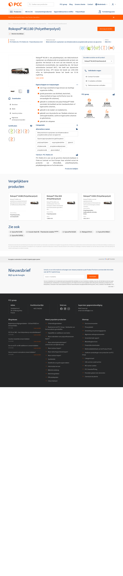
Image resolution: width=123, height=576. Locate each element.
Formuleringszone (108, 12)
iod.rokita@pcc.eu (87, 311)
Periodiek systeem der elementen (95, 373)
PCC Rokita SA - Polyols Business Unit (31, 42)
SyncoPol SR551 (17, 235)
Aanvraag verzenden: (106, 29)
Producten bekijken (71, 169)
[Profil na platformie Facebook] (61, 308)
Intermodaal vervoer (54, 366)
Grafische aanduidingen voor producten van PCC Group (98, 354)
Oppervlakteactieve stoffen (63, 12)
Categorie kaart (89, 358)
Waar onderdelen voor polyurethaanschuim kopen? (59, 338)
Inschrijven (92, 276)
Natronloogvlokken (53, 374)
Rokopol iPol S (87, 232)
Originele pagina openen (33, 259)
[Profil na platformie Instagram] (68, 308)
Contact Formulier (93, 77)
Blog (71, 4)
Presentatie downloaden (92, 345)
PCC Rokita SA (14, 42)
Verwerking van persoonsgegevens (95, 331)
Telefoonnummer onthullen (96, 85)
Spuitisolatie (51, 359)
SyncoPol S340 (17, 232)
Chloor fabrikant (52, 381)
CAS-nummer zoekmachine (93, 362)
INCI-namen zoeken (90, 366)
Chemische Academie (91, 377)
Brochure (15, 104)
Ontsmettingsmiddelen (55, 323)
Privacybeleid (89, 327)
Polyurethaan (80, 12)
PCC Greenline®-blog (91, 369)
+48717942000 (37, 309)
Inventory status (17, 113)
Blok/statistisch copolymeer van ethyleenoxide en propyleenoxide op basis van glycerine (74, 42)
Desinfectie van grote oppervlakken (58, 363)
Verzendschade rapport (92, 338)
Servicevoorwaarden (91, 323)
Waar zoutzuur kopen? (54, 348)
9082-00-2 (108, 42)
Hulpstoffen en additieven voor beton (59, 333)
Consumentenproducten (43, 12)
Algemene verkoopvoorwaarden (18, 119)
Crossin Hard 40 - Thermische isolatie (43, 232)
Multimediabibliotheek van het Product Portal (98, 349)
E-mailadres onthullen (95, 81)
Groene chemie (80, 4)
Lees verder (40, 78)
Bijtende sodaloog (53, 370)
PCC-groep (63, 4)
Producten (17, 12)
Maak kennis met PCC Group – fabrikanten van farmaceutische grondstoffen (60, 328)
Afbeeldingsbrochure (91, 342)
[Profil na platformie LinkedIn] (65, 308)
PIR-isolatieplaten (53, 377)
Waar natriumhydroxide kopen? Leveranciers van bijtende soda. (55, 343)
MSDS (13, 109)
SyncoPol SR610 (104, 232)
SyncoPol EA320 (70, 232)
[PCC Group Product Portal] (15, 4)
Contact (90, 4)
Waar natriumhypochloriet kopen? (58, 352)
